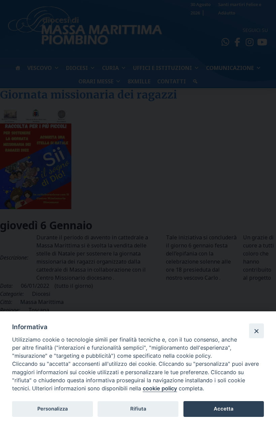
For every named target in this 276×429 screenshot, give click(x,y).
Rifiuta (138, 409)
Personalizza (52, 409)
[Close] (256, 330)
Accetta (223, 409)
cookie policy (160, 388)
